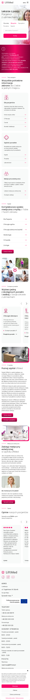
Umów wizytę (7, 415)
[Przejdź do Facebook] (3, 577)
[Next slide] (26, 303)
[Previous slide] (21, 303)
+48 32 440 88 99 (8, 613)
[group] (11, 325)
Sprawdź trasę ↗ (7, 596)
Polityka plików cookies (10, 698)
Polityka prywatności (20, 698)
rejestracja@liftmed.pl (9, 665)
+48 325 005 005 (8, 619)
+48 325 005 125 (7, 625)
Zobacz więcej (8, 251)
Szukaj (15, 35)
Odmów (15, 690)
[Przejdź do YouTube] (13, 577)
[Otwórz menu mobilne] (27, 2)
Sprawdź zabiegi (8, 502)
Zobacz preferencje (15, 694)
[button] (27, 670)
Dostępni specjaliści (9, 420)
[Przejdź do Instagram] (8, 577)
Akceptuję (15, 686)
